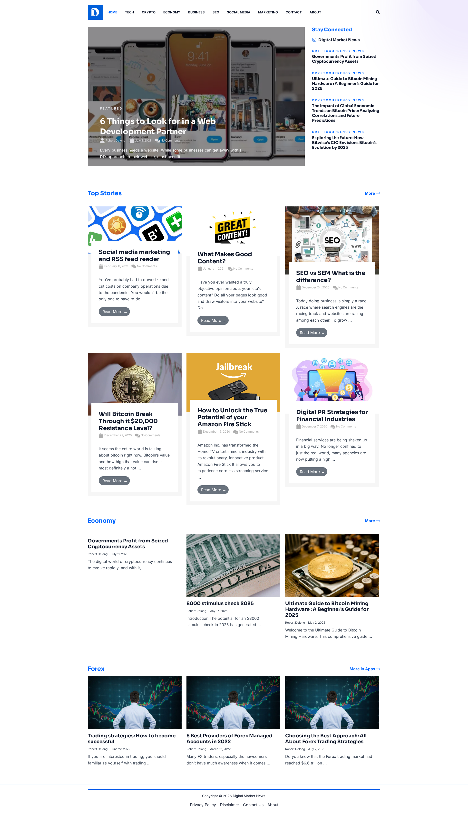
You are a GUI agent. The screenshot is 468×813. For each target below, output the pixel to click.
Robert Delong (115, 140)
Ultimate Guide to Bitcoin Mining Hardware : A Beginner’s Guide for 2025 (345, 83)
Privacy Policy (203, 804)
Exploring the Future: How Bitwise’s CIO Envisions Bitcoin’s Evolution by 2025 (344, 142)
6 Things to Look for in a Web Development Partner (158, 126)
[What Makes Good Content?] (233, 230)
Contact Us (253, 804)
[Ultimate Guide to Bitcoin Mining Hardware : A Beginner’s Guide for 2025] (332, 565)
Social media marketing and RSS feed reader (134, 255)
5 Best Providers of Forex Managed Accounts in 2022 (229, 739)
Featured (111, 108)
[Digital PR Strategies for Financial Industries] (332, 382)
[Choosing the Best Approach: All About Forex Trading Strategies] (332, 702)
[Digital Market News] (314, 40)
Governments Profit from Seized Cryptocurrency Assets (344, 59)
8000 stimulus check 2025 (220, 603)
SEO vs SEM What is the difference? (330, 276)
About (272, 804)
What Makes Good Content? (224, 258)
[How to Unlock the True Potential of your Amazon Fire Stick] (233, 381)
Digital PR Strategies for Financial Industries (332, 415)
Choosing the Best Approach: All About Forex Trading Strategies (326, 739)
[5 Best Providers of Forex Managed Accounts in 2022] (233, 702)
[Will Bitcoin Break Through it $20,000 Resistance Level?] (135, 383)
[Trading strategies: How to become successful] (135, 702)
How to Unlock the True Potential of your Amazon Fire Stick (232, 417)
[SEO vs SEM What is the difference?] (332, 240)
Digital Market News (339, 39)
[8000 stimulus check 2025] (233, 565)
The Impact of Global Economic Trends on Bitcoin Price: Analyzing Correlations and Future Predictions (345, 113)
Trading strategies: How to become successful (132, 739)
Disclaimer (229, 804)
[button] (378, 12)
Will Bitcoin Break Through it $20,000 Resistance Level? (128, 421)
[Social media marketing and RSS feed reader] (135, 229)
